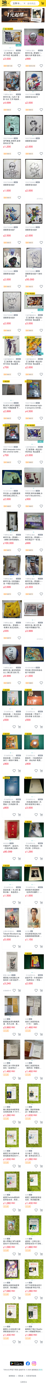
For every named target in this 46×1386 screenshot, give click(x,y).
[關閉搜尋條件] (24, 3)
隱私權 (20, 1376)
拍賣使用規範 (31, 1376)
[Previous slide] (3, 37)
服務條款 (12, 1376)
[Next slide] (20, 37)
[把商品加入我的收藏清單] (19, 65)
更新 (40, 1369)
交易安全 (23, 1382)
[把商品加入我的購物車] (19, 726)
